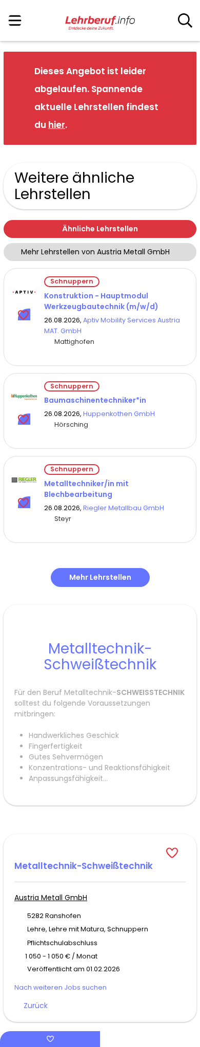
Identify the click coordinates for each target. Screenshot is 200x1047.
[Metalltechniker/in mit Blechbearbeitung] (24, 480)
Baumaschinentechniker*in (95, 400)
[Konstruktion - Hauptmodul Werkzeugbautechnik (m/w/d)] (24, 292)
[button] (180, 97)
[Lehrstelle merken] (24, 314)
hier (56, 125)
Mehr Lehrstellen (100, 577)
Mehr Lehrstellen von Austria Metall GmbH (95, 252)
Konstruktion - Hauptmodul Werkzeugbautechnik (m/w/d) (101, 301)
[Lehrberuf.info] (99, 21)
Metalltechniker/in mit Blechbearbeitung (86, 488)
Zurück (36, 1005)
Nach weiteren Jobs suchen (60, 987)
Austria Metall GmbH (50, 897)
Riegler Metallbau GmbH (123, 508)
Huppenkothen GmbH (119, 413)
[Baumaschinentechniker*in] (24, 397)
